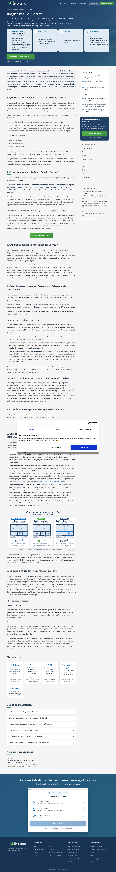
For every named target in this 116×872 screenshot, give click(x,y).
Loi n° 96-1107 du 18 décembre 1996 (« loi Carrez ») (93, 192)
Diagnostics (62, 3)
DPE (83, 163)
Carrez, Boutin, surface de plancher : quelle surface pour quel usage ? (96, 105)
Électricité (85, 170)
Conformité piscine (88, 152)
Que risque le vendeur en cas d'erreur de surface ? (25, 736)
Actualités (83, 3)
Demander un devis (106, 3)
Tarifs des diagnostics (73, 852)
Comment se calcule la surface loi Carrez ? (95, 82)
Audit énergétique (87, 148)
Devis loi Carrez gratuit (42, 235)
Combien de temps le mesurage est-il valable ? (96, 99)
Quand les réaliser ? (73, 859)
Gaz (83, 173)
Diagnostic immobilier (18, 9)
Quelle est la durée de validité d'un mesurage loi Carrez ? (27, 730)
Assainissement (87, 159)
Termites (52, 849)
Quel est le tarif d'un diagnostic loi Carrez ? (23, 712)
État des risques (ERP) (55, 852)
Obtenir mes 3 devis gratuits (19, 57)
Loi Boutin (85, 181)
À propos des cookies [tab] (85, 429)
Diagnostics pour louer (73, 849)
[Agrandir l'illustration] (41, 530)
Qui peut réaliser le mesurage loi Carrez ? (95, 88)
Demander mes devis (95, 133)
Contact (92, 856)
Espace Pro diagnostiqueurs (98, 849)
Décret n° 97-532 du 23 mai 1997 (91, 210)
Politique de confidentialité (98, 862)
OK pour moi (84, 447)
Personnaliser (56, 447)
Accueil (8, 9)
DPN (83, 166)
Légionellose (86, 177)
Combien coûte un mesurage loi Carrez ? (94, 111)
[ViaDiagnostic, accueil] (18, 844)
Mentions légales (95, 859)
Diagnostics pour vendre (74, 846)
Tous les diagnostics (55, 856)
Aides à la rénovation (73, 862)
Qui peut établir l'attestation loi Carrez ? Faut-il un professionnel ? (30, 724)
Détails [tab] (58, 429)
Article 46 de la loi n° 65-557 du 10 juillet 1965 (94, 202)
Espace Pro (94, 3)
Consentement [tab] (30, 429)
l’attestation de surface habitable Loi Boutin (52, 481)
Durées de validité (72, 856)
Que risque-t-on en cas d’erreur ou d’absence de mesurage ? (95, 94)
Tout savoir (73, 3)
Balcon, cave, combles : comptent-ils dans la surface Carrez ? (29, 742)
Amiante (84, 155)
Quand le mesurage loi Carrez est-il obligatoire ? (95, 77)
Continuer (56, 823)
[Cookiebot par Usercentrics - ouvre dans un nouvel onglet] (89, 423)
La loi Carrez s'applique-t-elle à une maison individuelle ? (27, 718)
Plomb (36, 856)
